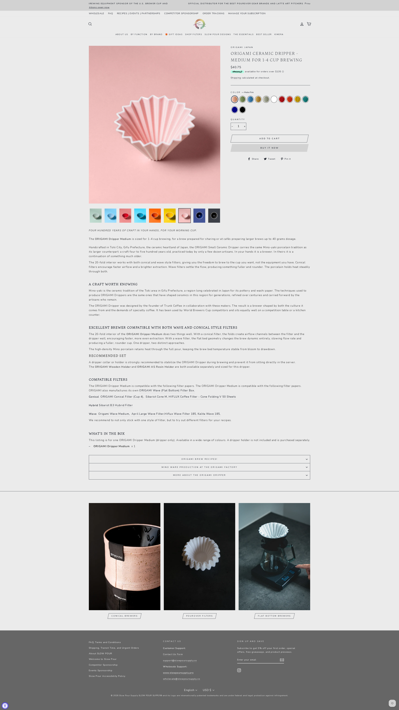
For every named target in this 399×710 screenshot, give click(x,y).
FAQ (110, 13)
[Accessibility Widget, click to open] (5, 705)
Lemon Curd (297, 99)
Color (242, 92)
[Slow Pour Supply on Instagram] (239, 670)
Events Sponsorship (100, 670)
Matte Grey (266, 99)
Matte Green (242, 99)
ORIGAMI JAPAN (242, 47)
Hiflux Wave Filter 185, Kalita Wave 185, (192, 414)
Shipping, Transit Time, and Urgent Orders (114, 647)
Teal (305, 99)
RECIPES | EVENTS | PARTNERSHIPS (138, 13)
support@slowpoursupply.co (180, 660)
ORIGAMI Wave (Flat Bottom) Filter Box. (167, 390)
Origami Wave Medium (113, 414)
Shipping (236, 77)
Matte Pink (234, 99)
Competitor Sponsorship (103, 664)
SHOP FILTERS (193, 34)
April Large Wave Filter (147, 414)
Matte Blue (250, 99)
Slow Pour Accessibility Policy (107, 676)
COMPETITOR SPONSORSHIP (181, 13)
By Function (139, 34)
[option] (199, 3)
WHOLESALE (96, 13)
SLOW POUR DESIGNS (218, 34)
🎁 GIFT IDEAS (174, 34)
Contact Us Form (173, 654)
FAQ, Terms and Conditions (105, 642)
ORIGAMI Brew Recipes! (199, 459)
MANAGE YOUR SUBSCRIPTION (247, 13)
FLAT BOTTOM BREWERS (274, 616)
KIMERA (279, 34)
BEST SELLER (264, 34)
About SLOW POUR (100, 653)
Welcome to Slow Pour (103, 659)
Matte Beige (258, 99)
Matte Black (242, 109)
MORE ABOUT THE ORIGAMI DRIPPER (199, 475)
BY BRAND (156, 34)
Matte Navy (234, 109)
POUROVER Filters (199, 616)
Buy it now (269, 148)
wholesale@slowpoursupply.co (181, 678)
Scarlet (282, 99)
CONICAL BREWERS (124, 616)
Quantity (238, 119)
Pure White (274, 99)
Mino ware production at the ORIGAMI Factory (199, 467)
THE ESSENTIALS (243, 34)
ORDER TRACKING (213, 13)
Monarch (289, 99)
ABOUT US (121, 34)
